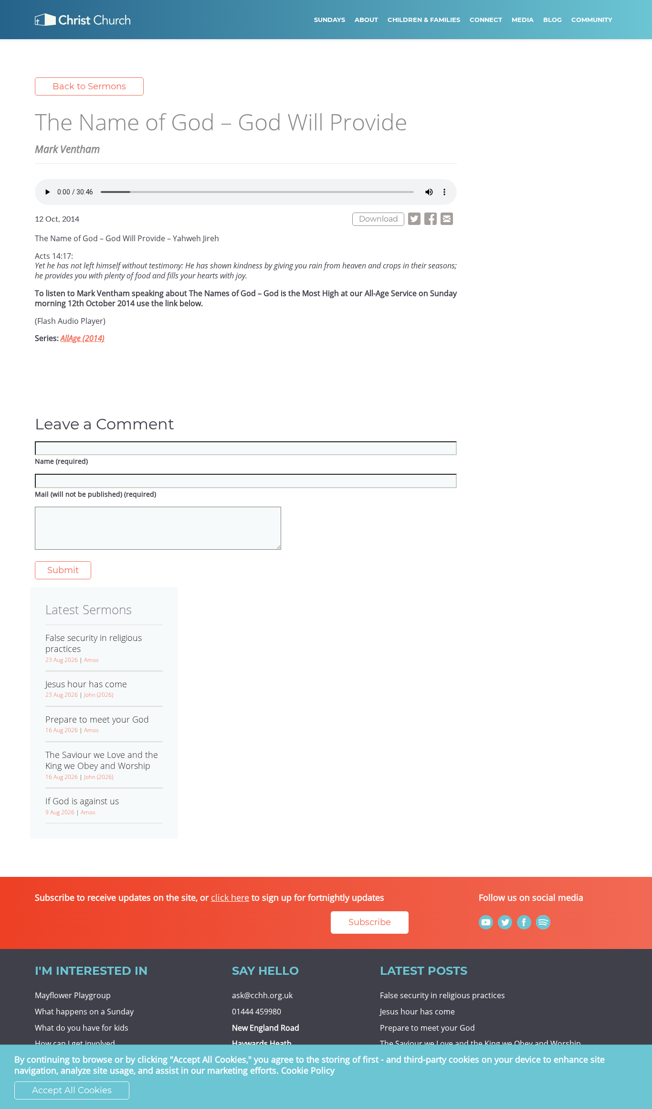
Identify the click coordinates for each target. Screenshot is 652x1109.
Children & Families (424, 19)
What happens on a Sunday (84, 1011)
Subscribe (369, 922)
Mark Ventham (67, 149)
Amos (91, 660)
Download (378, 219)
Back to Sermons (89, 86)
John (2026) (98, 695)
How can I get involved (75, 1043)
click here (230, 897)
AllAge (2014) (83, 338)
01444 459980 (256, 1011)
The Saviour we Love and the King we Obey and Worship (480, 1043)
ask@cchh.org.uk (262, 995)
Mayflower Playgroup (73, 995)
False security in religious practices (442, 995)
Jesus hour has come (417, 1011)
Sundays (329, 19)
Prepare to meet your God (427, 1028)
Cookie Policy (308, 1071)
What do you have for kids (81, 1028)
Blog (552, 19)
